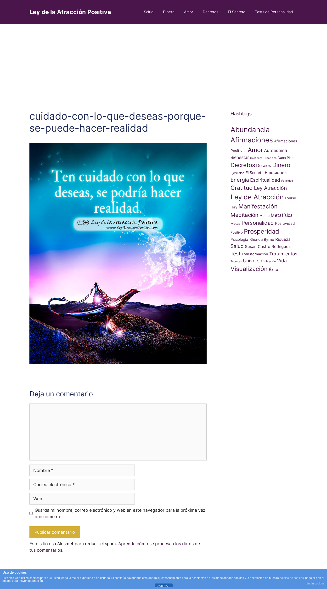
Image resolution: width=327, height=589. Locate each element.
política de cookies (292, 578)
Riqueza (283, 239)
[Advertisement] (163, 59)
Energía (240, 180)
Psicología (239, 239)
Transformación (255, 254)
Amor (188, 12)
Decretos (210, 12)
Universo (252, 261)
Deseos (263, 165)
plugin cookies (315, 583)
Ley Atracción (270, 188)
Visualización (249, 268)
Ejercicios (237, 173)
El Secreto (236, 12)
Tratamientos (283, 254)
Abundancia (250, 129)
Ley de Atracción (257, 197)
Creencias (270, 158)
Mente (264, 215)
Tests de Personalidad (274, 12)
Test (235, 254)
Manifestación (257, 206)
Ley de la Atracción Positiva (70, 12)
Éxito (273, 269)
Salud (148, 12)
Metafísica (282, 215)
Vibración (270, 261)
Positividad (285, 223)
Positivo (237, 232)
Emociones (276, 172)
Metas (235, 223)
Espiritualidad (265, 180)
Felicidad (287, 180)
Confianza (256, 158)
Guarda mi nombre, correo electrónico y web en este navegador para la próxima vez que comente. (120, 513)
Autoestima (275, 150)
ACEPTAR (163, 585)
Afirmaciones (252, 140)
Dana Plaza (286, 158)
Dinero (169, 12)
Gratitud (242, 187)
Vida (282, 261)
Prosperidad (261, 231)
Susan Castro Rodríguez (268, 246)
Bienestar (240, 157)
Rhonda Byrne (261, 239)
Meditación (244, 215)
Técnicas (236, 261)
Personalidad (258, 223)
